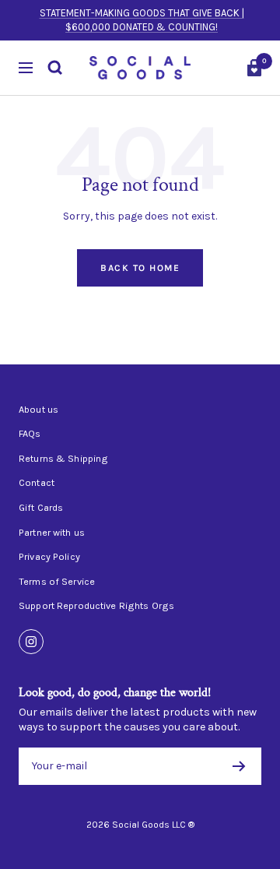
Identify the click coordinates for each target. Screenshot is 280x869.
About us (38, 409)
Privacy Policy (49, 556)
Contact (36, 482)
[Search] (55, 68)
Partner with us (52, 532)
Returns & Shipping (63, 458)
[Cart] (254, 67)
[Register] (239, 766)
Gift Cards (41, 507)
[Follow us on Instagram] (31, 641)
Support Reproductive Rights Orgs (96, 605)
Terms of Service (57, 581)
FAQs (30, 433)
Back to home (140, 267)
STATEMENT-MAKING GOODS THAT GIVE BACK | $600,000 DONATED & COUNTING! (142, 20)
